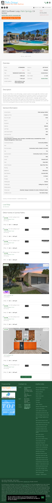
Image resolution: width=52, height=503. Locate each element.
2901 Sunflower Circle (9, 219)
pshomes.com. (27, 481)
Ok (42, 497)
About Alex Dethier (40, 434)
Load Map (6, 204)
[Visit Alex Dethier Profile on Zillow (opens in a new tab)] (8, 395)
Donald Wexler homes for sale (42, 461)
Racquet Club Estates (40, 389)
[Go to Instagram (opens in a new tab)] (7, 7)
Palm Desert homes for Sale (42, 420)
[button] (47, 3)
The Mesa (38, 402)
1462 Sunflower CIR (8, 295)
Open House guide (40, 472)
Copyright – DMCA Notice (41, 474)
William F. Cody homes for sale (42, 464)
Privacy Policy (25, 485)
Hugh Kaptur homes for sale (42, 457)
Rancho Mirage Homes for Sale (42, 415)
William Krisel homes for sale (42, 459)
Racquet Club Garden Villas (41, 406)
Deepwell (38, 400)
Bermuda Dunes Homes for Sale (42, 422)
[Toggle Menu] (50, 3)
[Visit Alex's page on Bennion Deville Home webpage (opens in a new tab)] (9, 388)
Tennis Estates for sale (40, 440)
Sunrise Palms (44, 78)
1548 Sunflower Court (9, 231)
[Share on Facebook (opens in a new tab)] (2, 7)
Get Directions (6, 206)
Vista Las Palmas (39, 391)
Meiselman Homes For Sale (41, 455)
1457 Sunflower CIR (8, 355)
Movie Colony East (40, 396)
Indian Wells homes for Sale (42, 424)
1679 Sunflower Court (9, 367)
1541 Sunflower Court (9, 242)
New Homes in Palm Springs (42, 470)
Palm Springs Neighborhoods (42, 387)
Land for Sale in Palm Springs (42, 445)
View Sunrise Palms (26, 377)
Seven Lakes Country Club (41, 410)
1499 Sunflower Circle (9, 319)
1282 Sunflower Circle (9, 254)
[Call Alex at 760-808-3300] (45, 3)
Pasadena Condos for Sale (41, 429)
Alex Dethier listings (40, 436)
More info (19, 499)
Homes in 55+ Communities (42, 447)
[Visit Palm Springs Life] (8, 407)
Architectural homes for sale (42, 466)
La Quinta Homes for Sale (41, 426)
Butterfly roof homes (40, 451)
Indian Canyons (39, 404)
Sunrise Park (38, 398)
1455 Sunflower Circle (9, 307)
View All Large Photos (26, 56)
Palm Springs (26, 11)
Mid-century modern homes (42, 438)
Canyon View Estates (40, 408)
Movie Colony (38, 394)
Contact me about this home (11, 18)
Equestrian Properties (40, 443)
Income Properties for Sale (41, 449)
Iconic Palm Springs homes (41, 468)
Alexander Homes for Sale (41, 453)
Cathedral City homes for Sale (42, 412)
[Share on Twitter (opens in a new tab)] (4, 7)
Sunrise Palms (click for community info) (11, 15)
